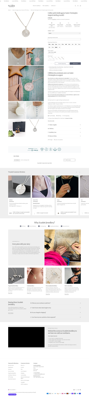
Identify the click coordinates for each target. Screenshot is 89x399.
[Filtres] (65, 160)
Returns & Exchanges (25, 380)
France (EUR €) (12, 389)
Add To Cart (75, 63)
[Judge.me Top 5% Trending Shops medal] (59, 149)
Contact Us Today (68, 118)
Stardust (10, 369)
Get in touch (10, 313)
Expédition (54, 19)
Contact (22, 367)
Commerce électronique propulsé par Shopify (27, 392)
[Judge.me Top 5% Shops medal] (55, 149)
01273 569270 (37, 372)
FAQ (21, 369)
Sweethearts (10, 367)
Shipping (22, 373)
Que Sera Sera (11, 365)
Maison (9, 10)
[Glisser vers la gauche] (76, 172)
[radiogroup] (64, 46)
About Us (22, 365)
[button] (64, 37)
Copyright (23, 382)
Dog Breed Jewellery (12, 373)
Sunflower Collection (12, 375)
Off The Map (10, 377)
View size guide (51, 120)
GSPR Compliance (24, 384)
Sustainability (23, 375)
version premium (51, 96)
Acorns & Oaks (11, 371)
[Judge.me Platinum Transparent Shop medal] (46, 149)
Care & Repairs (24, 371)
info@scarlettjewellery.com (39, 374)
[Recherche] (75, 6)
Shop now (10, 293)
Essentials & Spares (12, 379)
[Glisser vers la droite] (79, 172)
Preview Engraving (62, 63)
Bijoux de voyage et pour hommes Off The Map (21, 10)
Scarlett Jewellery (14, 392)
